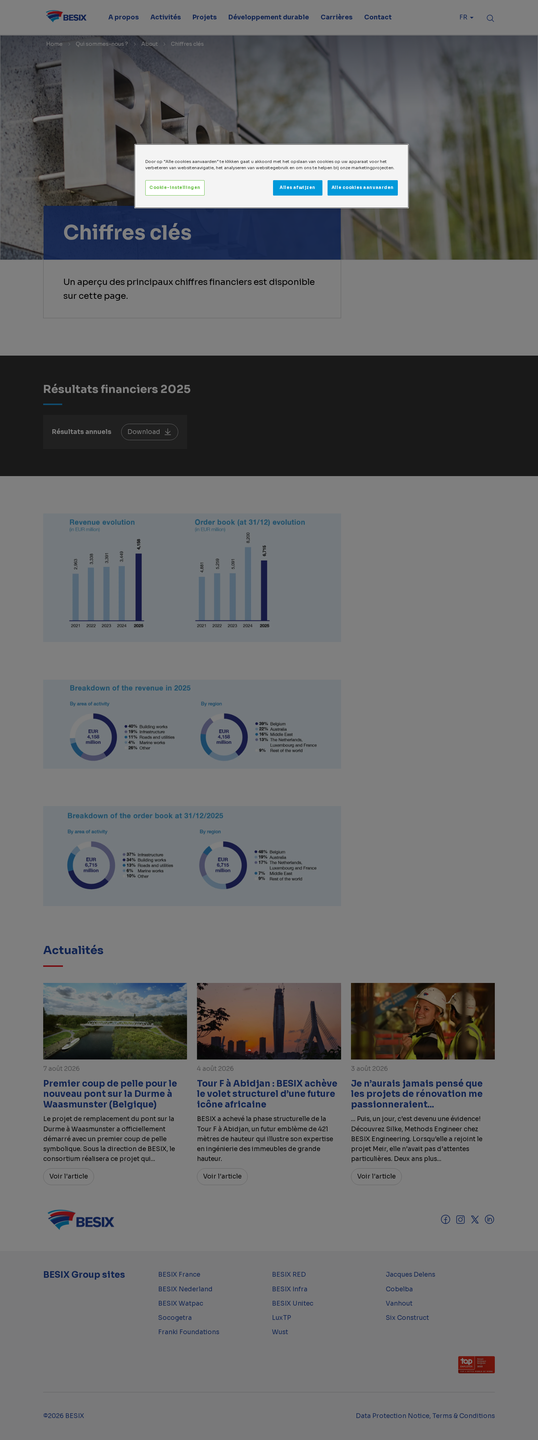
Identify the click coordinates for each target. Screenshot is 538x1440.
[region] (271, 176)
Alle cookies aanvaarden (363, 187)
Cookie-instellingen (175, 187)
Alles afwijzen (297, 187)
